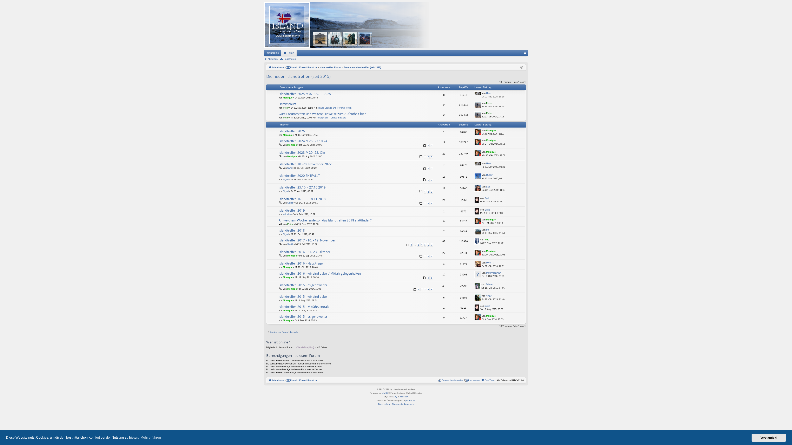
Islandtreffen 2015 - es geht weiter (303, 285)
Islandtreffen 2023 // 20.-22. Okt (302, 152)
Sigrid (286, 179)
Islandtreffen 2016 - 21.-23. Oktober (304, 252)
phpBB (385, 393)
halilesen (404, 397)
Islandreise (272, 53)
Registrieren (290, 59)
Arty (395, 397)
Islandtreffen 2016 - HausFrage (301, 263)
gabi (488, 186)
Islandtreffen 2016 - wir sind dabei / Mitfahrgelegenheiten (320, 273)
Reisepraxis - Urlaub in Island (331, 117)
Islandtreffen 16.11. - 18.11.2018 (302, 199)
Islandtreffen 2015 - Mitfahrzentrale (304, 306)
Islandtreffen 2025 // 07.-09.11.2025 (305, 94)
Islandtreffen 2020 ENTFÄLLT (299, 175)
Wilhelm (287, 214)
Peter (286, 108)
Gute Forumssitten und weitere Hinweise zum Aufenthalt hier (322, 114)
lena (487, 239)
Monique (287, 97)
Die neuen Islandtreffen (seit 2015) (298, 76)
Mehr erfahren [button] (150, 437)
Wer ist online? (278, 342)
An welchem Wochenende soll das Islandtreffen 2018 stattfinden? (325, 220)
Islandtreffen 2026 (292, 131)
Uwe (488, 93)
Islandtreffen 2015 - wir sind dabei (303, 296)
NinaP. (489, 296)
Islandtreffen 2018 (292, 230)
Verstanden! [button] (768, 437)
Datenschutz (287, 104)
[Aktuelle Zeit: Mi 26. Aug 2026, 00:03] (521, 67)
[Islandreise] (346, 25)
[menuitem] (525, 53)
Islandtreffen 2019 (292, 210)
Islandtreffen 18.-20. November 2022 (305, 164)
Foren (291, 53)
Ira (487, 229)
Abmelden (273, 59)
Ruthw (489, 175)
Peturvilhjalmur (493, 273)
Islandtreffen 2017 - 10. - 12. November (307, 240)
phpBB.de (410, 400)
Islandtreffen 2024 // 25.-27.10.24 (303, 141)
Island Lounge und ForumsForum (334, 108)
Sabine (489, 284)
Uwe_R (490, 262)
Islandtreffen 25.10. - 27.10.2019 (302, 187)
